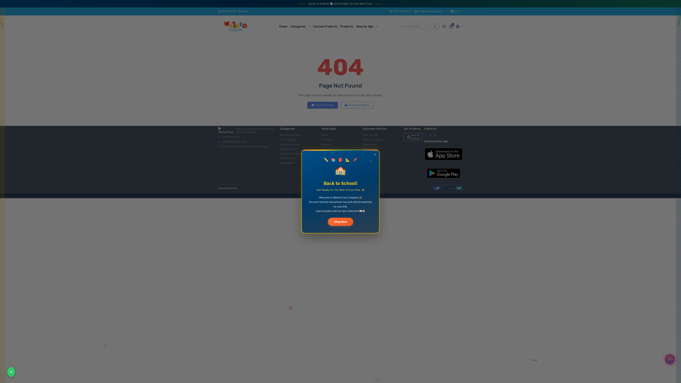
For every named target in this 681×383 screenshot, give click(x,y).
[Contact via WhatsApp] (11, 372)
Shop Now (340, 221)
